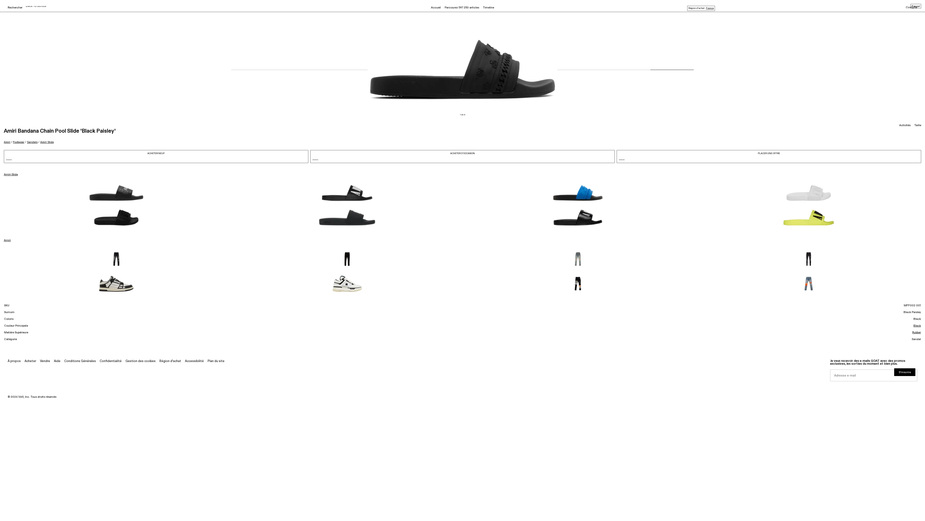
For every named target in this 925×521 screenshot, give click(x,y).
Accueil (436, 7)
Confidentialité (111, 361)
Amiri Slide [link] (11, 174)
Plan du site (216, 361)
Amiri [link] (7, 240)
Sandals (32, 142)
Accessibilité (194, 361)
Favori (916, 6)
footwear (18, 142)
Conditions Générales (80, 361)
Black (917, 325)
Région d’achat (170, 361)
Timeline (488, 7)
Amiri (7, 142)
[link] (116, 193)
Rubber (916, 332)
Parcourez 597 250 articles (462, 7)
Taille (917, 125)
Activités (905, 125)
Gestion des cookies (141, 361)
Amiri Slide (47, 142)
